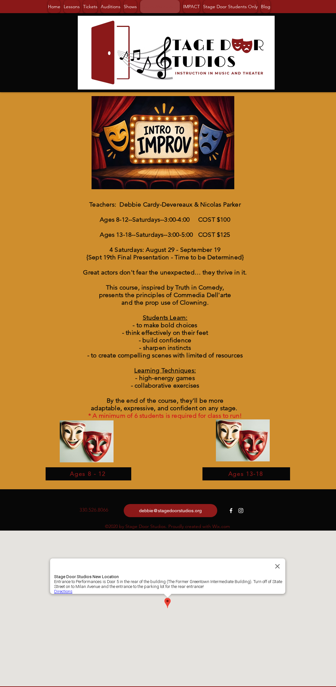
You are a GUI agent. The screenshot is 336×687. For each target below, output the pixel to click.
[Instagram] (241, 510)
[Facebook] (231, 510)
